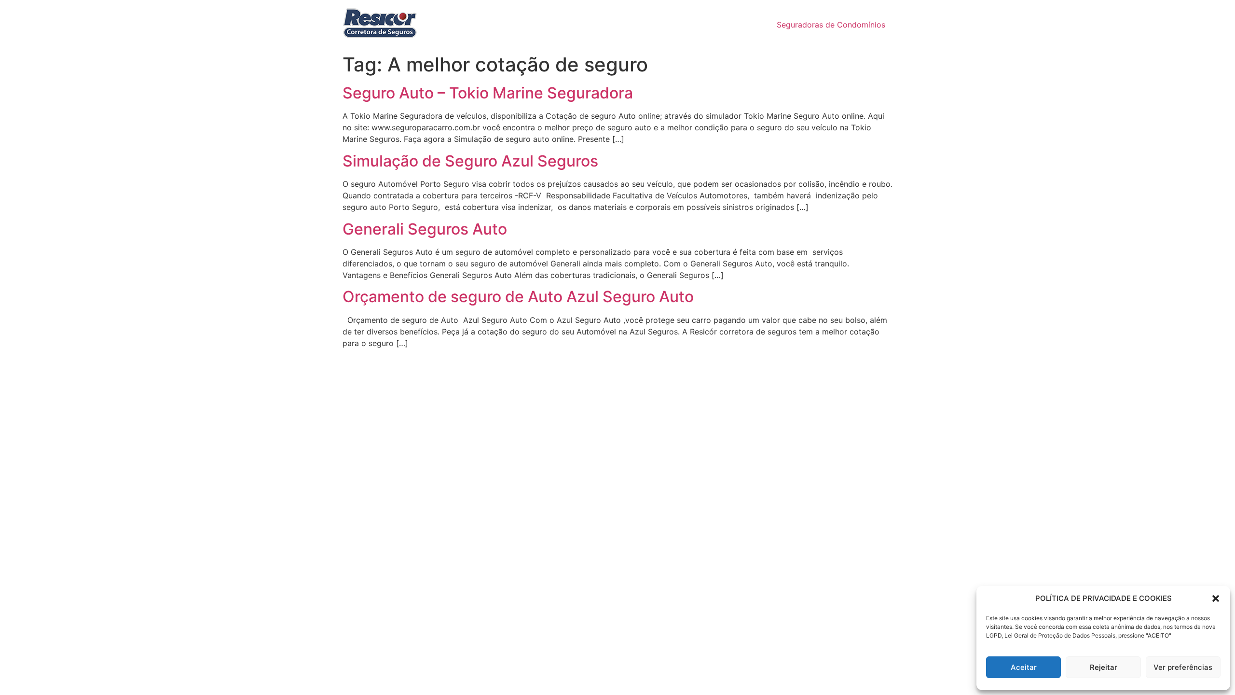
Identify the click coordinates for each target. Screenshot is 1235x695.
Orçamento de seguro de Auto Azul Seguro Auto (518, 296)
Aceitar (1024, 667)
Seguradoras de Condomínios (831, 24)
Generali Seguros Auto (425, 229)
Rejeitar (1103, 667)
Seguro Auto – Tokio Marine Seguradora (488, 92)
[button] (1216, 598)
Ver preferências (1182, 667)
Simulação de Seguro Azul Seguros (470, 161)
